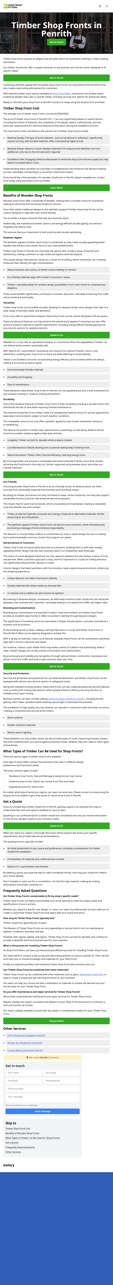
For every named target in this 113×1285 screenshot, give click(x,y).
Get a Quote (12, 1142)
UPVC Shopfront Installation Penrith (26, 1035)
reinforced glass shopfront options (66, 698)
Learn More (56, 187)
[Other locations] (100, 6)
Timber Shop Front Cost (18, 1128)
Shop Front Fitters (61, 93)
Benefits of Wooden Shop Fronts (22, 1133)
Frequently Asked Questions (20, 1147)
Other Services (13, 1152)
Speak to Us (56, 335)
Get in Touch (56, 77)
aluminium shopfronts (91, 974)
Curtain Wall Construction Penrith (25, 1050)
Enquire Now (56, 1020)
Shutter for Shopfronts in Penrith (24, 1042)
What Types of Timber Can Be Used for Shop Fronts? (33, 1137)
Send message (42, 1111)
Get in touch (56, 42)
